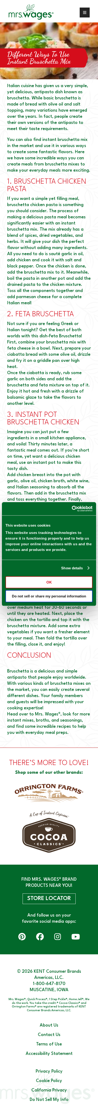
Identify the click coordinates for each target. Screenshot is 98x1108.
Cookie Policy (49, 1081)
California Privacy (49, 1090)
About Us (49, 1025)
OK (49, 582)
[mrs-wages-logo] (37, 12)
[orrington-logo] (49, 793)
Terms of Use (49, 1044)
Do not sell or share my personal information (49, 596)
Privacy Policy (49, 1071)
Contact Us (49, 1035)
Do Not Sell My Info (49, 1100)
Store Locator (49, 898)
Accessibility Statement (49, 1054)
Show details (72, 568)
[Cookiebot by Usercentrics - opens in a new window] (72, 509)
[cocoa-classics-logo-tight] (49, 832)
